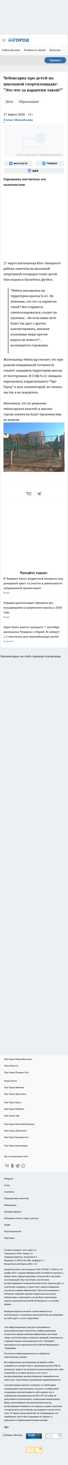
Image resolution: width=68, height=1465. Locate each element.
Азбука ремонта (11, 50)
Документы (56, 50)
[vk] (29, 493)
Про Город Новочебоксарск (18, 1059)
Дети (9, 101)
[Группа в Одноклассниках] (12, 1165)
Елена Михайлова (18, 120)
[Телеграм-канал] (50, 163)
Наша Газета (10, 1080)
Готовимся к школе (35, 50)
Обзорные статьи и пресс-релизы (21, 1218)
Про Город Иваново (14, 1087)
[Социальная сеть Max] (34, 171)
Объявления (10, 1205)
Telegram (8, 1178)
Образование (29, 101)
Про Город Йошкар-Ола (16, 1072)
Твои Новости (11, 1065)
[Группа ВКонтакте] (18, 163)
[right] (64, 50)
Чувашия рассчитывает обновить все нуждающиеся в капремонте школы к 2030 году (32, 609)
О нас (7, 1185)
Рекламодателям (12, 1231)
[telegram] (40, 493)
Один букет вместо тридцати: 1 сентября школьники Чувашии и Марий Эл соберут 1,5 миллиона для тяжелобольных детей (31, 634)
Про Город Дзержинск (15, 1130)
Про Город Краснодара (16, 1145)
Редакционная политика (16, 1198)
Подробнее (10, 1348)
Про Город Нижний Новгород (19, 1124)
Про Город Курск (12, 1102)
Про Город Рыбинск (14, 1109)
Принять (55, 60)
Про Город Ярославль (15, 1094)
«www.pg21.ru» (29, 1250)
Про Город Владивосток (16, 1137)
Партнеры (9, 1238)
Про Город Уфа (11, 1115)
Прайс (7, 1224)
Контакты (9, 1191)
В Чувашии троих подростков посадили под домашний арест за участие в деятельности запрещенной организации (33, 585)
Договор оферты (12, 1211)
